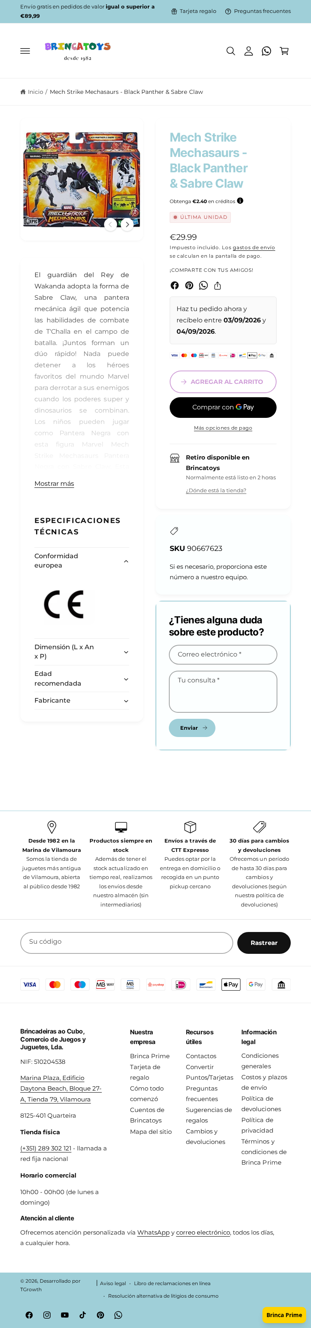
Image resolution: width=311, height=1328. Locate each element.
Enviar (189, 728)
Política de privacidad (257, 1125)
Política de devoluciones (261, 1104)
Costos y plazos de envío (264, 1082)
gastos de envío (254, 247)
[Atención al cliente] (266, 51)
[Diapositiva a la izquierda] (110, 224)
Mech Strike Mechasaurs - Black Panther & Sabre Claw (126, 92)
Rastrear (264, 943)
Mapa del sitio (151, 1131)
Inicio (35, 92)
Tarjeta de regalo (145, 1072)
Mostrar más (54, 483)
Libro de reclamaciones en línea (172, 1283)
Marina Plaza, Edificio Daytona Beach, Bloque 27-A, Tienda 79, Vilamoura (61, 1088)
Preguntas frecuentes (262, 11)
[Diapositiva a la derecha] (127, 224)
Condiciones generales (259, 1061)
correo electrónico (203, 1232)
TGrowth (31, 1289)
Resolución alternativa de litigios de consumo (163, 1296)
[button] (25, 51)
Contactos (201, 1056)
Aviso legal (113, 1283)
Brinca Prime (150, 1056)
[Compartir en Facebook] (175, 285)
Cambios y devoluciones (205, 1137)
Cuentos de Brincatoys (147, 1115)
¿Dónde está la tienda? (216, 490)
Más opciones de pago (223, 428)
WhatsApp (153, 1232)
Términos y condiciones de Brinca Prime (263, 1152)
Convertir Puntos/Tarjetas (209, 1072)
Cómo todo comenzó (147, 1094)
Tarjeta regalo (198, 11)
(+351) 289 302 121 (45, 1148)
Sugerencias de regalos (209, 1115)
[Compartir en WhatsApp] (203, 285)
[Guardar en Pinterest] (189, 285)
